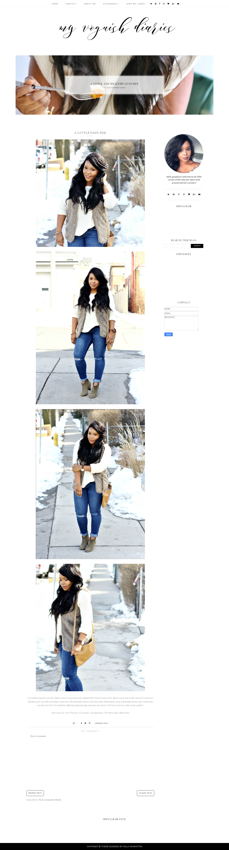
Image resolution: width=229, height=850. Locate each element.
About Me (90, 4)
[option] (114, 85)
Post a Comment (38, 736)
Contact (71, 4)
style (105, 723)
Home (55, 4)
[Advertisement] (90, 764)
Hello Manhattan (132, 846)
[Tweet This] (84, 723)
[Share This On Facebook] (80, 723)
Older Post (145, 793)
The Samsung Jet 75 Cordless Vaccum (114, 83)
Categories (110, 4)
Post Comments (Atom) (50, 799)
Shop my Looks (135, 4)
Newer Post (35, 793)
